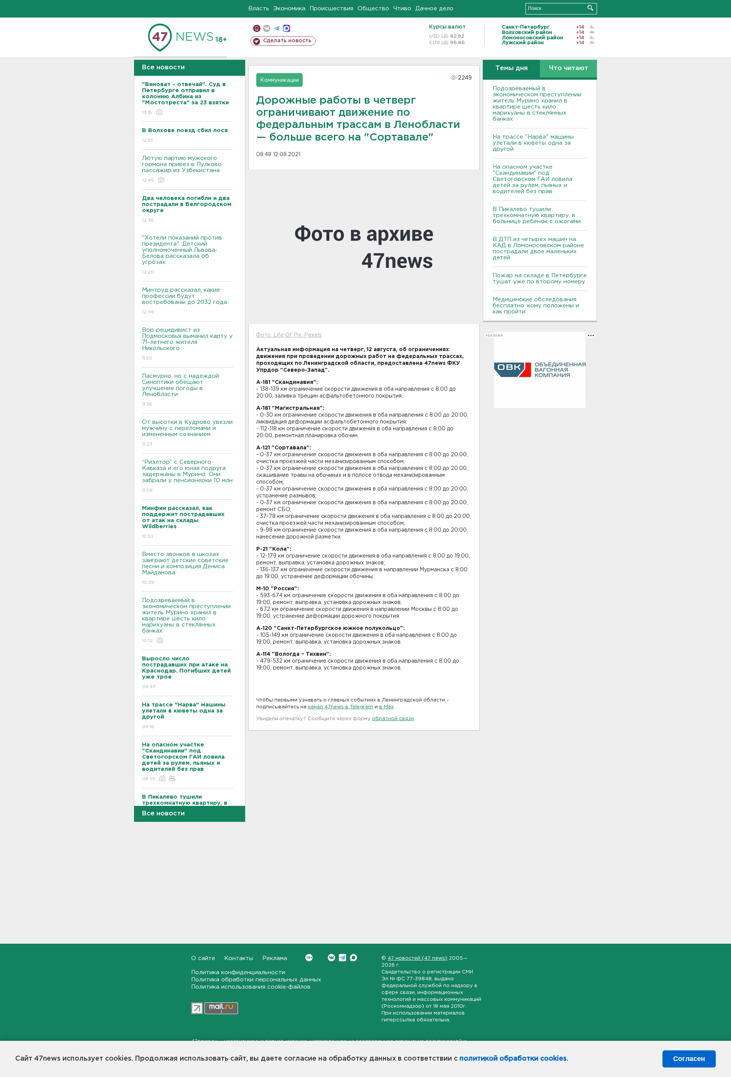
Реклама (274, 958)
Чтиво (402, 8)
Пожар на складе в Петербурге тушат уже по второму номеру (540, 278)
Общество (373, 8)
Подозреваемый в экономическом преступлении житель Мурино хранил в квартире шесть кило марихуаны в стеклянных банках (186, 620)
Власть (258, 8)
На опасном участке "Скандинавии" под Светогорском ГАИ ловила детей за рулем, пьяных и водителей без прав (532, 179)
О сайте (203, 958)
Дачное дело (434, 8)
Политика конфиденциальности (238, 972)
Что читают (568, 68)
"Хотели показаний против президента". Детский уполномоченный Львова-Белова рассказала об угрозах (182, 254)
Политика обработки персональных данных (256, 979)
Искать (590, 8)
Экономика (289, 8)
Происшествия (331, 8)
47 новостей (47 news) (417, 958)
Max (353, 957)
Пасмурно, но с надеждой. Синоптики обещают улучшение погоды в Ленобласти (181, 390)
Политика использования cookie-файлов (251, 986)
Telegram (342, 957)
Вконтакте (331, 957)
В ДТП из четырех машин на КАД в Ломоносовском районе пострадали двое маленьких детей (538, 248)
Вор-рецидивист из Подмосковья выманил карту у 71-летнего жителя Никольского (187, 344)
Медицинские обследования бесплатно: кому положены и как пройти (536, 305)
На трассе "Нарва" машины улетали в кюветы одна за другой (533, 143)
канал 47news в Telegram (340, 707)
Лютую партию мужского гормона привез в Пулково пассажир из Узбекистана (182, 169)
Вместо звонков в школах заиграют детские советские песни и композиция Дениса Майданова (185, 568)
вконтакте (266, 28)
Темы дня (511, 68)
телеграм (276, 28)
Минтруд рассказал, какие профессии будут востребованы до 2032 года (184, 301)
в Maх (386, 707)
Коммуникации (279, 80)
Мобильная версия (256, 28)
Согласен (689, 1059)
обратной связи (393, 719)
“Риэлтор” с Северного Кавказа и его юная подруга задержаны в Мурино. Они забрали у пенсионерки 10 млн (187, 476)
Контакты (238, 958)
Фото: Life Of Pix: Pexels (289, 335)
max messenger (286, 28)
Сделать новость (287, 40)
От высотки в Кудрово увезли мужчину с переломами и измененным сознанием (187, 433)
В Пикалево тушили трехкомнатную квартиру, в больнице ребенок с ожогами (537, 215)
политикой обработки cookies (513, 1059)
